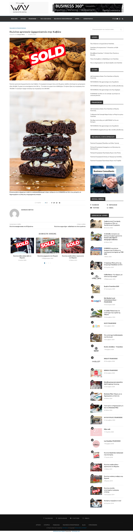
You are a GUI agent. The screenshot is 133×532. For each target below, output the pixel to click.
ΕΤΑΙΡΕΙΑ (47, 525)
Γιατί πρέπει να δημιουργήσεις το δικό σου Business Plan (113, 407)
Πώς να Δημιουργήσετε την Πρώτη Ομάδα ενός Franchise (106, 63)
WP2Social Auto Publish (59, 531)
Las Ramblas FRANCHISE (112, 441)
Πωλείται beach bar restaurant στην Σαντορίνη (113, 454)
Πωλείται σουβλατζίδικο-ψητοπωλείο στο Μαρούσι (73, 257)
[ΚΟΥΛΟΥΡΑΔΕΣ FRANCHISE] (96, 420)
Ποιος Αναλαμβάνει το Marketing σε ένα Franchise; (104, 59)
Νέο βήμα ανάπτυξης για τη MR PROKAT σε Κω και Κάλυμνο (104, 121)
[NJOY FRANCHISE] (96, 326)
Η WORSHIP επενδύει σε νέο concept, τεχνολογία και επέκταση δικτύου (105, 94)
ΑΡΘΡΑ (77, 18)
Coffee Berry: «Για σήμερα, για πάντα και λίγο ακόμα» (113, 275)
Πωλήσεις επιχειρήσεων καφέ (112, 501)
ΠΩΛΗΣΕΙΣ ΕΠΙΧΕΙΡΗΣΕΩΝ (63, 18)
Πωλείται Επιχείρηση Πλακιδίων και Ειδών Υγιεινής (104, 143)
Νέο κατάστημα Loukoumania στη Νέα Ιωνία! (113, 336)
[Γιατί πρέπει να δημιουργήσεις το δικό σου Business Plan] (96, 409)
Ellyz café (107, 429)
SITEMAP (84, 528)
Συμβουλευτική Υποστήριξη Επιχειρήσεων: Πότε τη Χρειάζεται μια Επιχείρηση (112, 223)
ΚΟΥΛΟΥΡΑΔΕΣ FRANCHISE (113, 417)
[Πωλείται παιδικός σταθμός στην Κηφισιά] (96, 479)
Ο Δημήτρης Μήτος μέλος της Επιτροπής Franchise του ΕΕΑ (113, 264)
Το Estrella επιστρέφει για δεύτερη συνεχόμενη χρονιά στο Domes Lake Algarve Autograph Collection (113, 236)
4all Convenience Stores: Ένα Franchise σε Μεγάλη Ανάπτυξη (104, 77)
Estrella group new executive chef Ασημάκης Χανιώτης (113, 383)
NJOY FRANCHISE (110, 323)
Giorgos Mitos (21, 34)
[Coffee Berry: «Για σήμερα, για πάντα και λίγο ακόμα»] (96, 277)
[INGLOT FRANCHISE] (96, 361)
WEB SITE (14, 18)
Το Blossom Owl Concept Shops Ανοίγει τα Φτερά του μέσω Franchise (106, 115)
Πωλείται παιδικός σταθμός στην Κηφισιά (113, 477)
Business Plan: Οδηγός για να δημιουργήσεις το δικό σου (113, 395)
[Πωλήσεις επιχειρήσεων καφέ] (96, 503)
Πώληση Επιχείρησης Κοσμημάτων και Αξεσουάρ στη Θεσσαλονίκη (105, 148)
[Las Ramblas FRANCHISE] (96, 444)
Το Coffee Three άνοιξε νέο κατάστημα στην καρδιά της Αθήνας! (112, 312)
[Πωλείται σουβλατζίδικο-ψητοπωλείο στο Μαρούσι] (73, 245)
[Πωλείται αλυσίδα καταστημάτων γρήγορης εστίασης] (96, 491)
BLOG (83, 525)
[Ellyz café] (96, 432)
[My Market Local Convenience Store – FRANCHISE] (96, 301)
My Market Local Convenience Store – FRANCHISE (110, 300)
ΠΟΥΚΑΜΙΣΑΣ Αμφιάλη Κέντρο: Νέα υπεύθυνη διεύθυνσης (106, 86)
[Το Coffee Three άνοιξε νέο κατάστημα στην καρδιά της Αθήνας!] (96, 314)
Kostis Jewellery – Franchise (113, 347)
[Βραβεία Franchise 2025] (96, 289)
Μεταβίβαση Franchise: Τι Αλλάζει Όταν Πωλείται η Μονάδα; (104, 54)
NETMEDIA (65, 528)
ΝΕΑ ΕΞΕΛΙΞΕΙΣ (46, 18)
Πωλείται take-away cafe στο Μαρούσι (22, 257)
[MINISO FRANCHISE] (96, 373)
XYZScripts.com (76, 531)
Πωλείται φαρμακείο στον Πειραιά (47, 256)
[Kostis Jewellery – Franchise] (96, 350)
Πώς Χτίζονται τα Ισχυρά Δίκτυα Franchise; (102, 43)
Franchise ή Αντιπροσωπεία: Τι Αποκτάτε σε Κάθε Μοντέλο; (104, 48)
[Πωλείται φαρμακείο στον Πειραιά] (47, 245)
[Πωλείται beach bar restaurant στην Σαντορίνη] (96, 456)
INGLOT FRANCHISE (111, 358)
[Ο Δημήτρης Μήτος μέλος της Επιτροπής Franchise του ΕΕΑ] (96, 266)
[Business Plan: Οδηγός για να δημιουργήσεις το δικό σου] (96, 397)
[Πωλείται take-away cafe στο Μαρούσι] (22, 245)
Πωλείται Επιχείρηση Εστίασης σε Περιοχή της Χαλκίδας (106, 156)
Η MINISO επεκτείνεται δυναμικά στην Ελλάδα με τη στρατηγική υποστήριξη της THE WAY (113, 251)
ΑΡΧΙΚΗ (23, 18)
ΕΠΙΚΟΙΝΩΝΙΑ (88, 18)
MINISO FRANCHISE (111, 370)
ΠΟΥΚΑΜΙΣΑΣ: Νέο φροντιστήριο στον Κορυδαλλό (104, 82)
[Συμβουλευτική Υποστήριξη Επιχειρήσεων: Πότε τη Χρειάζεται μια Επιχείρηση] (96, 224)
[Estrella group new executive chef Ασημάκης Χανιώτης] (96, 385)
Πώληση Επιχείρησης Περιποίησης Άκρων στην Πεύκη (105, 153)
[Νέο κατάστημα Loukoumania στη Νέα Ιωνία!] (96, 338)
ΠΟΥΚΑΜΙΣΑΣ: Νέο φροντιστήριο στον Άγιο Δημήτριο (105, 89)
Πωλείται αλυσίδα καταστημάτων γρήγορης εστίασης (111, 490)
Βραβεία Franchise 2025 (111, 286)
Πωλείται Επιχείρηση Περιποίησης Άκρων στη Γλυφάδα (105, 160)
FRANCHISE (32, 18)
